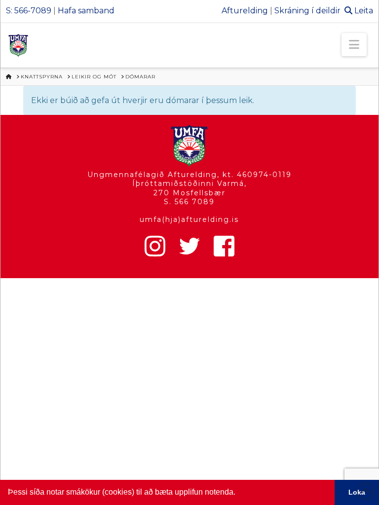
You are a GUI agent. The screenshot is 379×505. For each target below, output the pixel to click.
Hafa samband (86, 10)
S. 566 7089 (189, 201)
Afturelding (245, 10)
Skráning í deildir (307, 10)
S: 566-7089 (28, 10)
